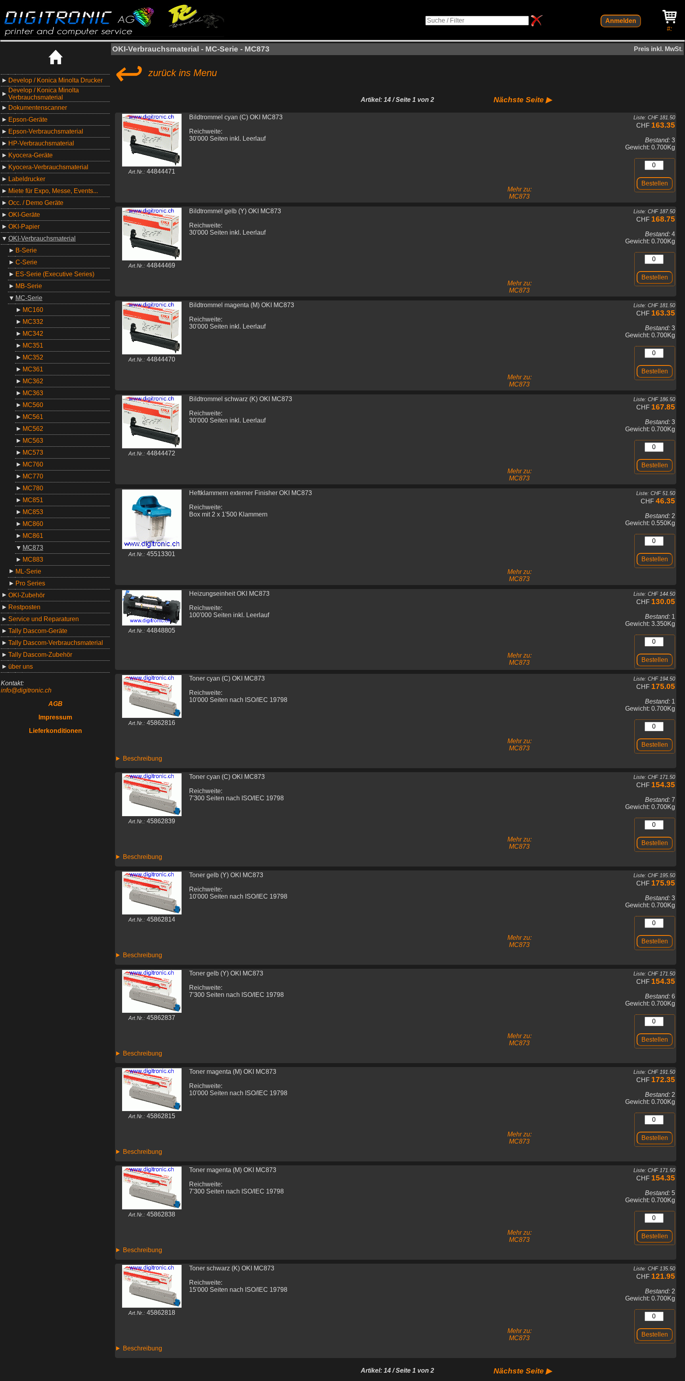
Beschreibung (142, 758)
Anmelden (620, 20)
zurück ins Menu (164, 73)
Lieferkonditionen (55, 730)
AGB (55, 703)
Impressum (55, 717)
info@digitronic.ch (26, 690)
